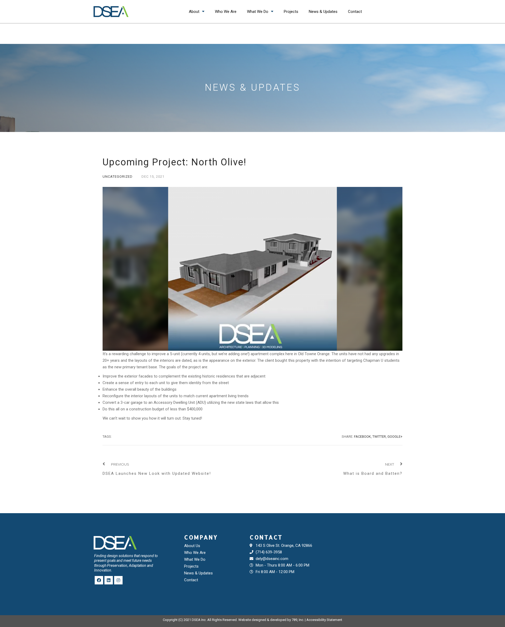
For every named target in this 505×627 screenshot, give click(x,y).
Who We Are (225, 11)
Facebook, (363, 437)
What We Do (257, 11)
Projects (291, 11)
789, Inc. (298, 620)
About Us (192, 545)
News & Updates (323, 11)
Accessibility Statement (324, 620)
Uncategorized (118, 177)
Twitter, (379, 437)
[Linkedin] (108, 580)
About (194, 11)
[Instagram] (118, 580)
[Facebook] (99, 580)
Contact (355, 11)
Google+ (394, 437)
